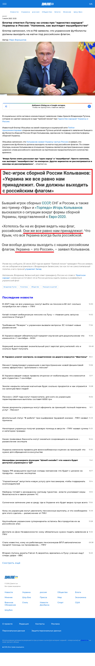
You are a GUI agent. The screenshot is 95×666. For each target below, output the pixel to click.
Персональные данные (13, 631)
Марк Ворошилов (17, 40)
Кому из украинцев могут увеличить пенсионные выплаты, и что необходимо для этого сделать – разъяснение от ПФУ (44, 512)
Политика (24, 287)
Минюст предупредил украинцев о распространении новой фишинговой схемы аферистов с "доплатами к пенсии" (42, 366)
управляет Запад (33, 269)
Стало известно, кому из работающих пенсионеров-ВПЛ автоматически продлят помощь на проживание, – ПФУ (41, 543)
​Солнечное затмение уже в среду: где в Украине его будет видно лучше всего (45, 502)
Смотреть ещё (11, 563)
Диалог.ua (84, 640)
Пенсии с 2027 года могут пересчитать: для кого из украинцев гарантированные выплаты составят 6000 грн (36, 398)
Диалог (4, 16)
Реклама (55, 624)
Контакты (40, 624)
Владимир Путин (10, 287)
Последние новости (17, 297)
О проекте (7, 624)
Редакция (24, 624)
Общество (35, 287)
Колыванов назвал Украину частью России (47, 142)
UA (90, 4)
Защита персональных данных (46, 631)
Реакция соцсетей (50, 287)
